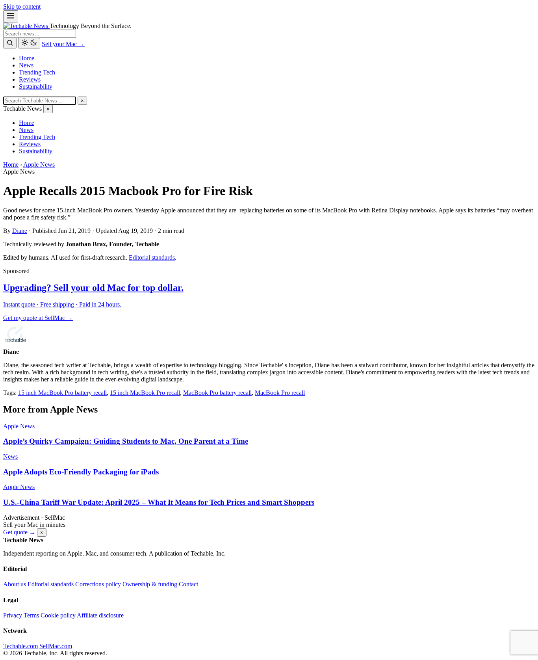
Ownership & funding (149, 584)
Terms (31, 615)
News (26, 65)
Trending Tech (37, 72)
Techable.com (20, 646)
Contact (188, 584)
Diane (19, 230)
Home (26, 58)
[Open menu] (10, 16)
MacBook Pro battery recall (217, 392)
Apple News (39, 164)
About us (14, 584)
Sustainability (35, 86)
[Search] (10, 43)
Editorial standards (152, 257)
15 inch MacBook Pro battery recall (62, 392)
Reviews (30, 79)
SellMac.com (55, 646)
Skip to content (22, 6)
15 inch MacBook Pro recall (145, 392)
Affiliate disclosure (100, 615)
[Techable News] (26, 25)
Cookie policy (58, 615)
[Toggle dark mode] (29, 43)
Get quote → (19, 532)
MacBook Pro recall (280, 392)
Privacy (12, 615)
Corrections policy (98, 584)
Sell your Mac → (63, 44)
